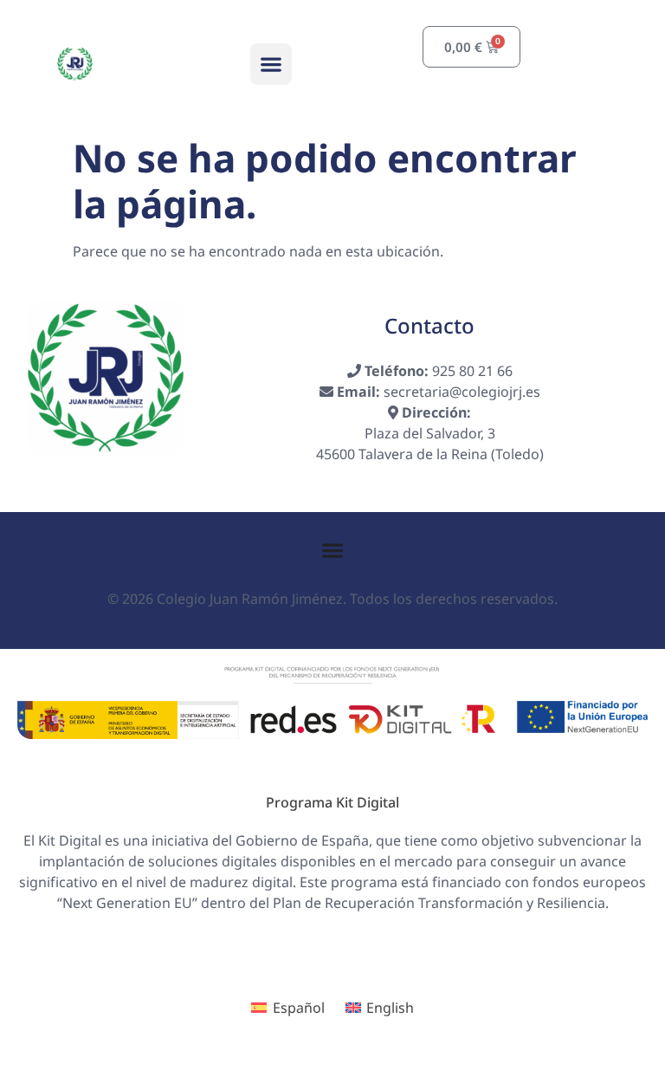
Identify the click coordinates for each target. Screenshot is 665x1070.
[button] (271, 64)
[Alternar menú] (332, 550)
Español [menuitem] (299, 1007)
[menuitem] (287, 1007)
